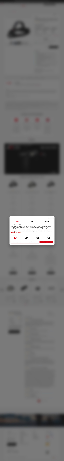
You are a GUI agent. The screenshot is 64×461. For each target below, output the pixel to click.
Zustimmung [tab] (17, 221)
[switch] (26, 238)
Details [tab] (32, 221)
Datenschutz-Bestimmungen (16, 232)
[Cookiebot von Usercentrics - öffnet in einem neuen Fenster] (49, 218)
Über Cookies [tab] (47, 221)
